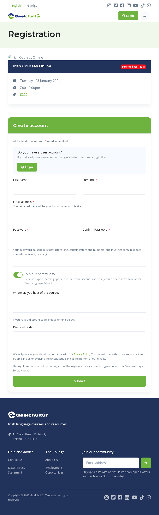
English (16, 5)
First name (21, 180)
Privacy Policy (82, 354)
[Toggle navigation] (144, 15)
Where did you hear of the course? (36, 293)
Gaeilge (32, 5)
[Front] (24, 15)
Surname (90, 180)
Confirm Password (96, 229)
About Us (51, 460)
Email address (23, 202)
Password (21, 229)
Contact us (15, 460)
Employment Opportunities (54, 470)
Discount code (23, 327)
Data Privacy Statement (16, 470)
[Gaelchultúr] (28, 414)
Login (129, 16)
